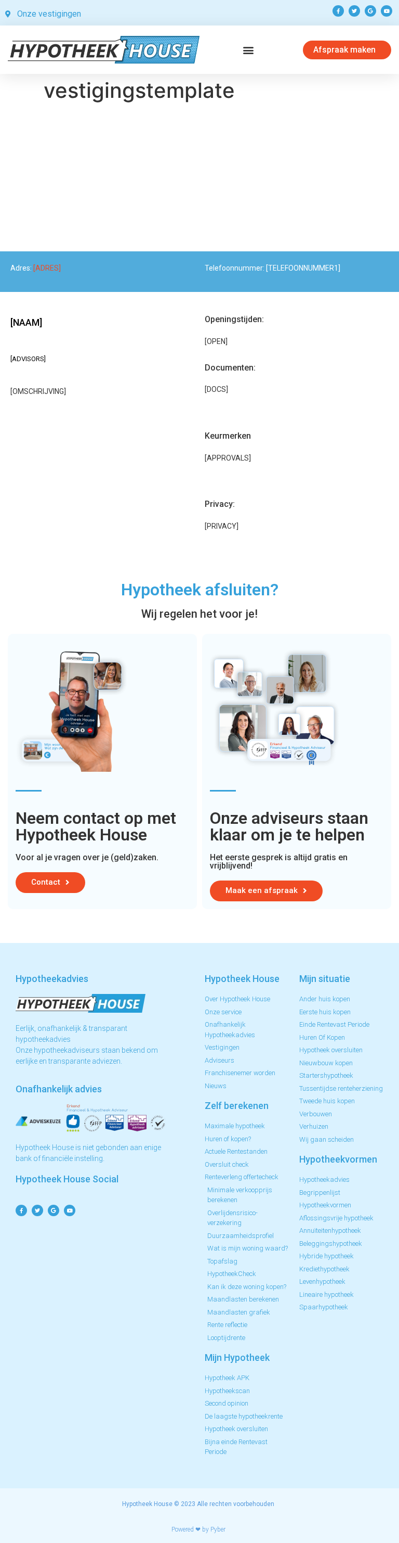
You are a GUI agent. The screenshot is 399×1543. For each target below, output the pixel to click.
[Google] (370, 11)
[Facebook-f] (338, 11)
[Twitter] (354, 11)
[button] (248, 49)
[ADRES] (47, 268)
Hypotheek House (147, 1504)
